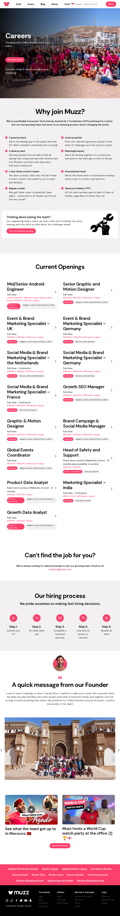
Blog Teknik (43, 906)
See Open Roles (15, 60)
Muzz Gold (61, 899)
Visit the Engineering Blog (21, 231)
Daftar (111, 4)
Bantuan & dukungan (83, 896)
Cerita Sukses (62, 903)
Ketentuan (105, 896)
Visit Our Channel (60, 845)
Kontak (77, 903)
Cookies (104, 903)
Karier (41, 899)
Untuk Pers (43, 903)
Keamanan (79, 899)
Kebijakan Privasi (107, 899)
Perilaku (78, 906)
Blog (40, 896)
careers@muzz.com (60, 569)
